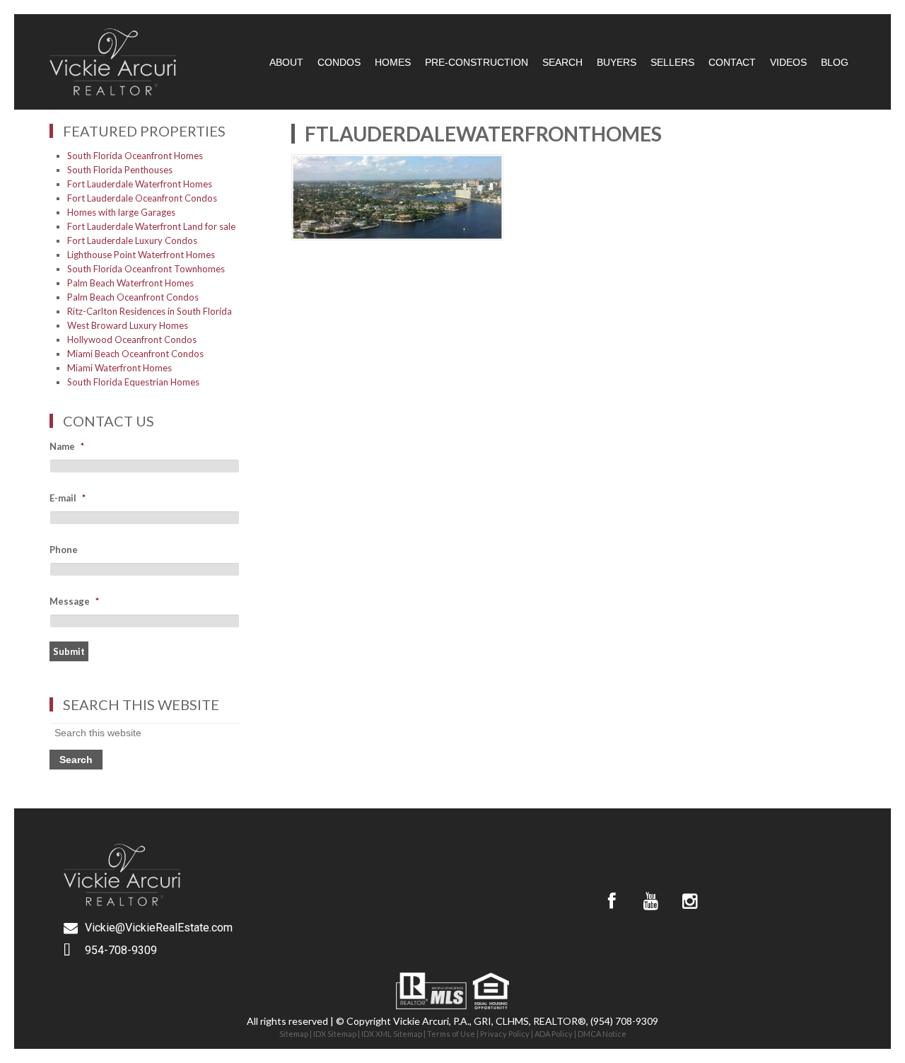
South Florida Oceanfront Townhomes (146, 268)
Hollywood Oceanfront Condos (132, 339)
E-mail (67, 498)
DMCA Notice (602, 1033)
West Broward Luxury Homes (127, 325)
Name (66, 446)
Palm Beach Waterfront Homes (130, 283)
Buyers (616, 62)
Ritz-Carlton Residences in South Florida (149, 311)
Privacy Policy (505, 1033)
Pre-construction (476, 62)
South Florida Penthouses (120, 169)
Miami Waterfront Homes (119, 367)
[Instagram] (689, 901)
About (286, 62)
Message (74, 601)
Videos (788, 62)
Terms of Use (451, 1033)
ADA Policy (554, 1033)
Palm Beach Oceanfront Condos (133, 297)
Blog (834, 62)
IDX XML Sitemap (391, 1033)
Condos (339, 62)
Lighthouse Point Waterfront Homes (141, 254)
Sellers (672, 62)
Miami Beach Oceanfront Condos (135, 353)
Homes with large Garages (121, 212)
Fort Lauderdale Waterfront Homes (139, 184)
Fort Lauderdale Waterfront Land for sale (151, 226)
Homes (393, 62)
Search (562, 62)
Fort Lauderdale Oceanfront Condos (142, 198)
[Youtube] (650, 901)
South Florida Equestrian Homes (133, 382)
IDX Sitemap (334, 1033)
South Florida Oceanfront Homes (135, 155)
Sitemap (293, 1033)
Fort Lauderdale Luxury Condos (132, 240)
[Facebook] (611, 901)
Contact (732, 62)
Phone (63, 549)
